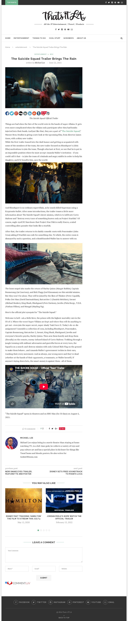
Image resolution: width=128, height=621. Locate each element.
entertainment (21, 47)
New (51, 54)
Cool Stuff (54, 38)
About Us (81, 38)
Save (63, 429)
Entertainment (21, 38)
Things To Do (39, 38)
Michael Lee (40, 62)
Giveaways (69, 38)
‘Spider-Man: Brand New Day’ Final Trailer (39, 3)
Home (7, 38)
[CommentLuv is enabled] (18, 582)
